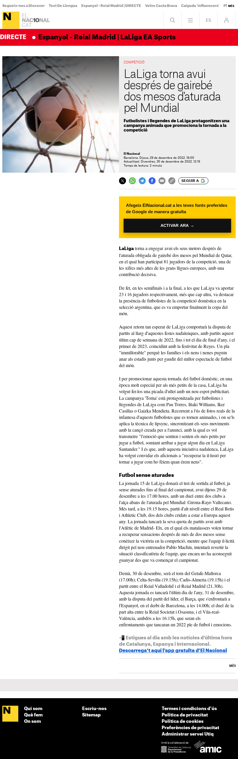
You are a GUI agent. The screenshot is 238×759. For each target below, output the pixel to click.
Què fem (33, 715)
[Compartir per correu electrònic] (161, 180)
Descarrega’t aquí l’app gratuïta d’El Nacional (173, 650)
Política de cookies (182, 721)
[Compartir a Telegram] (142, 180)
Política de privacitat (185, 715)
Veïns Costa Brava (161, 6)
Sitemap (91, 715)
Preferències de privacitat (190, 728)
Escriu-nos (94, 709)
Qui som (33, 709)
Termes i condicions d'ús (189, 709)
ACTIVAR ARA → (177, 225)
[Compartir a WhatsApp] (132, 180)
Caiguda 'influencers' (200, 6)
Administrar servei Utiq (188, 734)
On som (32, 721)
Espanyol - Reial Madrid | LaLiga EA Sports (107, 37)
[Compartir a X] (122, 180)
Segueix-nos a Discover (23, 6)
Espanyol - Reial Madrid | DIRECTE (111, 6)
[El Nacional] (10, 20)
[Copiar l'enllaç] (171, 180)
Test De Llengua (63, 6)
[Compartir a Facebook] (152, 180)
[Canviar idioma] (208, 20)
